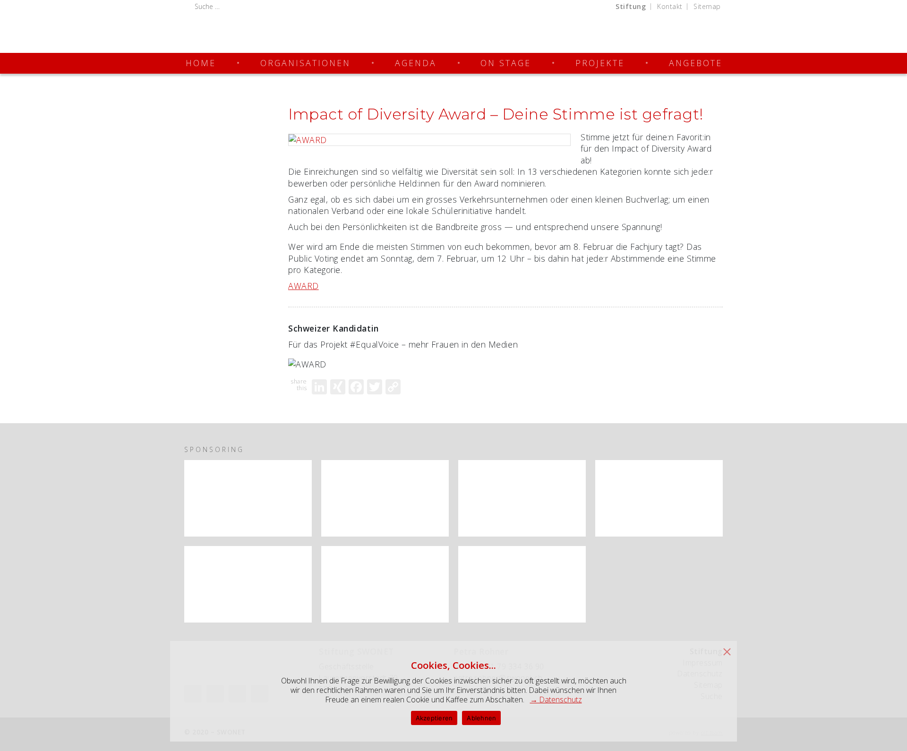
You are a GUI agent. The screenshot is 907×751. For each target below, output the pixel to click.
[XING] (337, 386)
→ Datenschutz (556, 699)
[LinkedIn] (319, 386)
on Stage (505, 62)
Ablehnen (481, 718)
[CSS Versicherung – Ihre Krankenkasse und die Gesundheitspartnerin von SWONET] (522, 498)
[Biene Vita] (659, 498)
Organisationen (305, 62)
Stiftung (631, 6)
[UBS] (385, 498)
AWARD (303, 285)
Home (201, 62)
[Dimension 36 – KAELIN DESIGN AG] (522, 584)
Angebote (695, 62)
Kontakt (670, 6)
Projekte (600, 62)
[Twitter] (374, 386)
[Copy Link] (393, 386)
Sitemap (707, 6)
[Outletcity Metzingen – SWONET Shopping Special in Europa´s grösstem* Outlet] (248, 584)
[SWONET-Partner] (299, 468)
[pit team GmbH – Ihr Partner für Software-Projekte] (385, 584)
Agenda (415, 62)
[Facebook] (356, 386)
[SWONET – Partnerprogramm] (248, 498)
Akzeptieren (434, 718)
